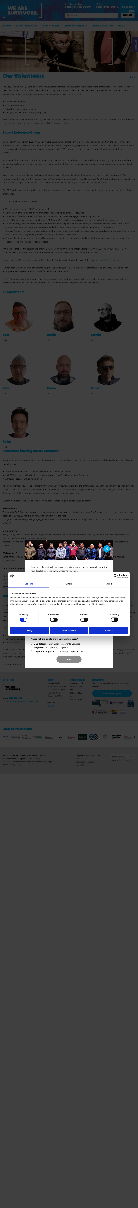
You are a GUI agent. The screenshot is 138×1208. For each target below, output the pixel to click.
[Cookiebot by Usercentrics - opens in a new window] (116, 576)
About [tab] (109, 584)
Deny (29, 630)
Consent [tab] (29, 584)
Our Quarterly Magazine (51, 647)
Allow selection (69, 630)
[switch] (54, 620)
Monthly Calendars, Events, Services (57, 643)
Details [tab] (69, 584)
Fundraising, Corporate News (59, 651)
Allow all (108, 630)
